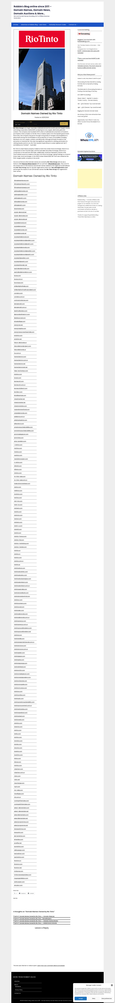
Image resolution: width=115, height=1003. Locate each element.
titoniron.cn (17, 861)
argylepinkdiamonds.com (22, 247)
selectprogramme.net (21, 825)
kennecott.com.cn (19, 385)
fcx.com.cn (17, 353)
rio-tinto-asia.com (19, 476)
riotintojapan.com (19, 656)
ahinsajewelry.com (20, 205)
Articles (15, 24)
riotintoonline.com (19, 695)
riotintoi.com (18, 635)
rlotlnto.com (18, 765)
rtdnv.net (17, 780)
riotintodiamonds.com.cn (21, 617)
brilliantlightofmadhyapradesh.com (25, 290)
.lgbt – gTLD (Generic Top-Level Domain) (89, 107)
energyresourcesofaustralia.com (24, 332)
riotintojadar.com (19, 653)
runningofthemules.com (21, 801)
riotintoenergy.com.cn (21, 624)
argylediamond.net (20, 226)
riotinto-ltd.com (19, 540)
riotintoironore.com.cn (21, 649)
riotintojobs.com (19, 660)
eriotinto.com (18, 335)
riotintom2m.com (19, 670)
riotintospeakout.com (20, 713)
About (16, 984)
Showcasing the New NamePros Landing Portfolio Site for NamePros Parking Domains (89, 84)
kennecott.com (19, 381)
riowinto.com (18, 751)
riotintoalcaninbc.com (21, 572)
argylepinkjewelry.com (21, 261)
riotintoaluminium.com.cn (22, 586)
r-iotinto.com (18, 445)
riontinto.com (18, 494)
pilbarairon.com (19, 424)
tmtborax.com (18, 871)
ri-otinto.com (18, 462)
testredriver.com (19, 854)
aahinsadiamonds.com (21, 191)
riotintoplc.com (19, 698)
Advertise (16, 981)
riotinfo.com (18, 512)
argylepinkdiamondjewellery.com (24, 240)
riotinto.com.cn (18, 561)
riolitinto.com (18, 491)
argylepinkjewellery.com (21, 258)
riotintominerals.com (20, 681)
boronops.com (18, 283)
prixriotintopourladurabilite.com (24, 431)
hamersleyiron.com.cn (21, 360)
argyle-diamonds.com (21, 216)
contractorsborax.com (21, 300)
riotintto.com (18, 723)
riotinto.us (17, 565)
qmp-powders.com (20, 441)
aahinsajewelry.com (20, 198)
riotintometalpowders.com (22, 677)
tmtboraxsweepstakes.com (22, 875)
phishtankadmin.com (20, 420)
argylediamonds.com (20, 230)
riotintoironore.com (20, 646)
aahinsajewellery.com (20, 194)
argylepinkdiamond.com (21, 237)
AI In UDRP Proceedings (84, 95)
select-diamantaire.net (21, 811)
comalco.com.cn (19, 297)
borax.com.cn (18, 279)
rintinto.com (18, 473)
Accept (81, 998)
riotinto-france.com (20, 536)
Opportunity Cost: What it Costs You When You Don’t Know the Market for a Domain (89, 122)
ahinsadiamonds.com (20, 202)
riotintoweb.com (19, 720)
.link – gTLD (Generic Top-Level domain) (89, 104)
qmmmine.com (18, 438)
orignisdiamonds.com (20, 413)
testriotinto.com (19, 857)
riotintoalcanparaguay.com (22, 579)
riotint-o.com (18, 526)
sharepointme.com (20, 829)
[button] (112, 985)
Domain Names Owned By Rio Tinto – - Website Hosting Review (39, 921)
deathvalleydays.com (20, 311)
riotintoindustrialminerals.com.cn (24, 642)
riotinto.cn (17, 554)
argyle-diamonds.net (20, 219)
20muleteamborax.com (21, 180)
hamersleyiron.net (19, 364)
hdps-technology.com (21, 371)
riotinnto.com (18, 515)
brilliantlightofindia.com (21, 286)
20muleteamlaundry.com (22, 184)
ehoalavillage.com (19, 321)
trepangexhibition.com (21, 878)
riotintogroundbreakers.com (23, 628)
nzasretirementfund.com (21, 409)
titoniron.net (18, 868)
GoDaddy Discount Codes (57, 24)
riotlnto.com (18, 737)
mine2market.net (19, 399)
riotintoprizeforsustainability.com (24, 702)
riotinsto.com (18, 522)
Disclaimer (18, 986)
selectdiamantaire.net (21, 818)
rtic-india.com (18, 790)
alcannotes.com (19, 209)
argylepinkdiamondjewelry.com (23, 244)
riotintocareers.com (20, 603)
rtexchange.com (19, 783)
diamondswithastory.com (22, 314)
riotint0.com (18, 529)
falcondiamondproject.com (22, 346)
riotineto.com (18, 508)
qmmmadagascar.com (21, 434)
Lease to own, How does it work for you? (89, 78)
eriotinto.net (18, 339)
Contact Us (72, 24)
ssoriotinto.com (19, 846)
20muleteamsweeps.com (22, 187)
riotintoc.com (18, 600)
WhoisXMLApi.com (54, 164)
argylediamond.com (20, 223)
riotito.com (17, 734)
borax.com (17, 276)
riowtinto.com (18, 755)
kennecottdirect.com (20, 388)
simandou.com (18, 839)
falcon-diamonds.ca (20, 342)
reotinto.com (18, 455)
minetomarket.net (19, 402)
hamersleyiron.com (20, 357)
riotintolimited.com (20, 667)
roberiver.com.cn (19, 772)
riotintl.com (17, 533)
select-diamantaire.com (21, 808)
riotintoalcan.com (19, 568)
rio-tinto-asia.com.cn (20, 480)
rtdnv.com (17, 776)
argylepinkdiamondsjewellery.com (24, 251)
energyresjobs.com (20, 328)
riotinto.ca (17, 550)
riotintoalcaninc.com (20, 575)
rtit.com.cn (17, 797)
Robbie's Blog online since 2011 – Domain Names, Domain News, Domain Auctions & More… (32, 10)
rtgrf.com (17, 787)
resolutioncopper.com (21, 459)
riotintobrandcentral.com (22, 596)
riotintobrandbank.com (21, 593)
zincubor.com (18, 885)
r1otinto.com (18, 452)
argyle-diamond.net (20, 212)
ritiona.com (17, 762)
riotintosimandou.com (21, 709)
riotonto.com (18, 748)
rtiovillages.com (19, 794)
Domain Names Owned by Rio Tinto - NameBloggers (35, 918)
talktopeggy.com (19, 850)
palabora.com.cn (19, 417)
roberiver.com (18, 769)
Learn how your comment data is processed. (51, 966)
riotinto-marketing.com (21, 543)
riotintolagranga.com (20, 663)
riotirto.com (17, 730)
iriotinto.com (18, 374)
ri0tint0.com (18, 466)
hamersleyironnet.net (20, 367)
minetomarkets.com (20, 406)
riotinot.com (18, 519)
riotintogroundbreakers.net (22, 631)
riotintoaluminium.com (21, 582)
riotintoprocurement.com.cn (23, 705)
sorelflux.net (18, 843)
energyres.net (18, 325)
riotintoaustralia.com (20, 589)
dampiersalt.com (19, 304)
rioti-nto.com (18, 501)
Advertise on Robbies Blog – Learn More (33, 24)
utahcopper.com (19, 882)
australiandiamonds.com (21, 268)
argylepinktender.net (20, 265)
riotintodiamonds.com (21, 614)
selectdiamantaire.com (21, 815)
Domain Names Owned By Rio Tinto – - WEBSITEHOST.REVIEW (38, 923)
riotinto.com (18, 557)
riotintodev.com (19, 610)
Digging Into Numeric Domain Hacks (88, 111)
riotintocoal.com (19, 607)
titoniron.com (18, 864)
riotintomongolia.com (20, 684)
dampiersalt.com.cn (20, 307)
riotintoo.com (18, 691)
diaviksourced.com (20, 318)
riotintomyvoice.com (20, 688)
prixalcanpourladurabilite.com (23, 427)
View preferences (106, 998)
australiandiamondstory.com (23, 272)
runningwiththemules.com (22, 804)
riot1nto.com (18, 498)
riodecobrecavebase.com (22, 483)
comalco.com (18, 293)
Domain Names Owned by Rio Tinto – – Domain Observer (37, 916)
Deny (93, 998)
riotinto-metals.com (20, 547)
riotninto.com (18, 741)
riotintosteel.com (19, 716)
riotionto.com (18, 727)
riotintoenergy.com (20, 621)
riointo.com (17, 487)
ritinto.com (17, 758)
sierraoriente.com (19, 836)
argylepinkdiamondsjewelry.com (24, 254)
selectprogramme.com (21, 822)
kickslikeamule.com (20, 395)
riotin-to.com (18, 505)
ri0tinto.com (18, 469)
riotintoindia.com (19, 639)
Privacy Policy (19, 990)
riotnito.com (18, 744)
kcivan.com (17, 378)
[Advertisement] (90, 178)
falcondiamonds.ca (20, 350)
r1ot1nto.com (18, 448)
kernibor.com (18, 392)
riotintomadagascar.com (21, 674)
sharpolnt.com (18, 832)
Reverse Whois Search (29, 164)
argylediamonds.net (20, 233)
